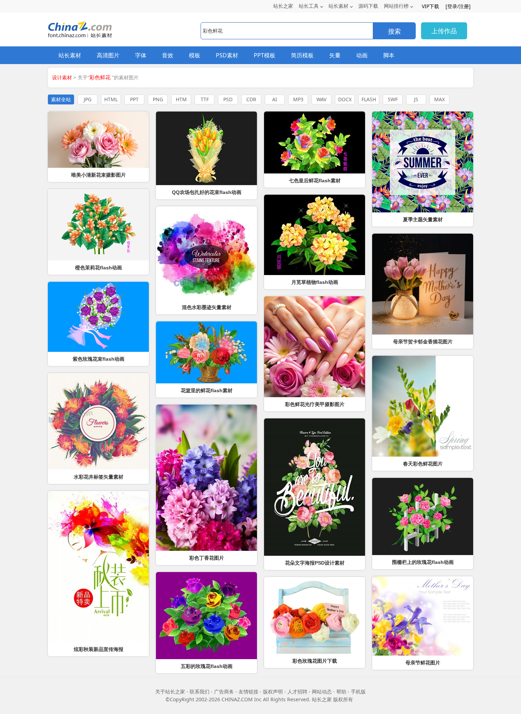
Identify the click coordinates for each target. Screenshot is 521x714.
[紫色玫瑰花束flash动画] (98, 317)
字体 (140, 55)
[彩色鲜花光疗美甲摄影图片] (314, 346)
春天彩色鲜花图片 (423, 464)
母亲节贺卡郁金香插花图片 (423, 341)
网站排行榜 (396, 5)
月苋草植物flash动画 (314, 282)
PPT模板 (264, 55)
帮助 (341, 691)
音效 (167, 55)
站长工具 (309, 5)
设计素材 (62, 77)
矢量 (335, 55)
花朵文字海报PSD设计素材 (314, 563)
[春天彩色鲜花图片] (422, 406)
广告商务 (224, 691)
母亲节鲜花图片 (422, 663)
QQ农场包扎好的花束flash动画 (206, 192)
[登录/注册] (458, 6)
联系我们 (199, 691)
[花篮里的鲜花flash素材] (206, 352)
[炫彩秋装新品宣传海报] (98, 566)
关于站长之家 (170, 691)
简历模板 (302, 55)
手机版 (358, 691)
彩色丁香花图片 (206, 558)
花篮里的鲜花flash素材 (207, 390)
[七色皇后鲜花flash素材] (314, 142)
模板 (194, 55)
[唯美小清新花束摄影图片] (98, 140)
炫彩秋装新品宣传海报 (98, 649)
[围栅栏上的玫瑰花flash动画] (422, 516)
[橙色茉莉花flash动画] (98, 225)
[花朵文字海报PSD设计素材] (314, 487)
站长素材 (338, 5)
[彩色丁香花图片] (206, 478)
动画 (362, 55)
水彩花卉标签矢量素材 (98, 477)
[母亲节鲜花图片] (422, 616)
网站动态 (322, 691)
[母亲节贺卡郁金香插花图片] (422, 284)
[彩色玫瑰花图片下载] (314, 615)
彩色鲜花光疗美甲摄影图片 (314, 404)
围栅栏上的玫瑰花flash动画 (423, 562)
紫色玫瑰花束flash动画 (98, 359)
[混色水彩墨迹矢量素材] (206, 253)
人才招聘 (297, 691)
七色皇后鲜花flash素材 (315, 180)
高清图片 (108, 55)
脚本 (388, 55)
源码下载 (368, 5)
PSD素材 (227, 55)
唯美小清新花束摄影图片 (98, 175)
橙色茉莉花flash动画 (98, 267)
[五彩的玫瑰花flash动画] (206, 615)
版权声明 (273, 691)
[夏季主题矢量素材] (422, 162)
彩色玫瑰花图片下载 (314, 661)
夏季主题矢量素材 (423, 219)
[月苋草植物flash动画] (314, 235)
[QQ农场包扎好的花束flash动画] (206, 148)
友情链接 (248, 691)
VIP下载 (430, 6)
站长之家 (283, 5)
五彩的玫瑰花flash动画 (207, 666)
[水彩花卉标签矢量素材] (98, 421)
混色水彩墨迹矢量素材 (206, 307)
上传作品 (444, 31)
